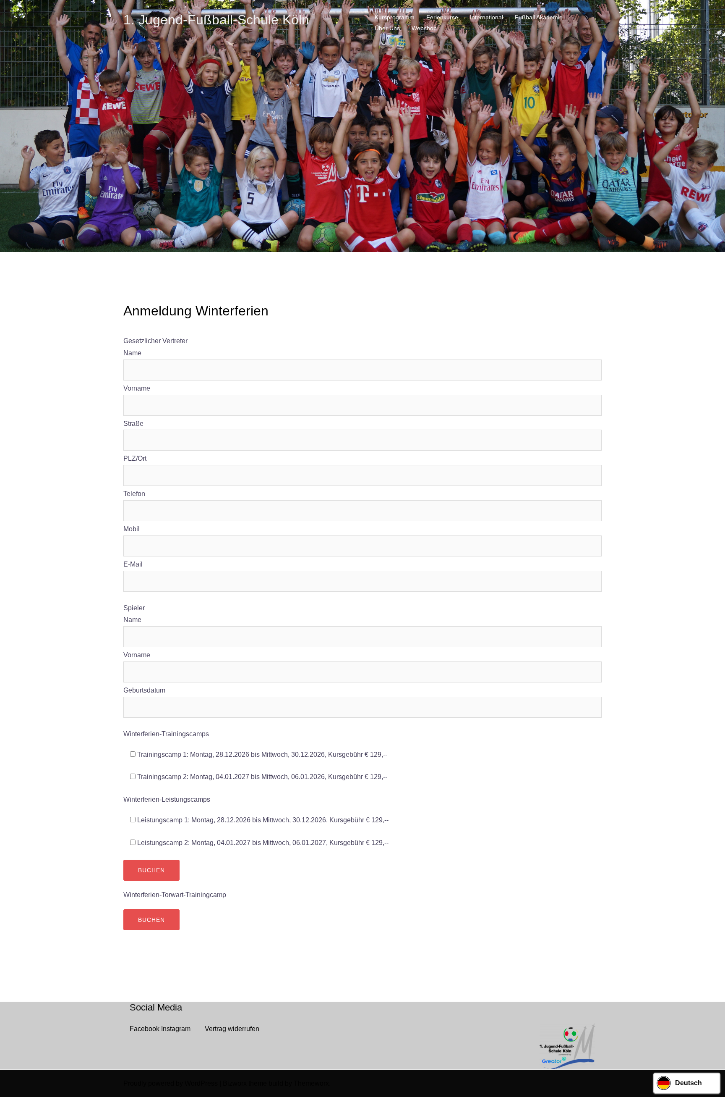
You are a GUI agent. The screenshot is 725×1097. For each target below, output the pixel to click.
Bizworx (235, 1083)
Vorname (136, 388)
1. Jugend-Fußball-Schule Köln (216, 19)
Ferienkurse (442, 17)
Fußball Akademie (539, 17)
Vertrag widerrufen (232, 1028)
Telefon (134, 493)
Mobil (131, 529)
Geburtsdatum (144, 690)
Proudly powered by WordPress (170, 1083)
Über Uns (387, 28)
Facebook (144, 1028)
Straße (133, 423)
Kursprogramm (395, 17)
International (486, 17)
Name (132, 353)
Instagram (175, 1028)
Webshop (424, 28)
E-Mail (133, 564)
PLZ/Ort (134, 458)
